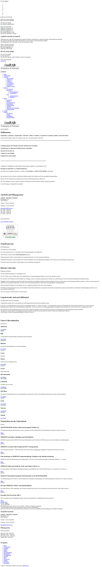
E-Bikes (9, 81)
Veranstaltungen (10, 105)
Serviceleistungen (11, 102)
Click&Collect (7, 75)
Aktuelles (9, 106)
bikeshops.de (26, 565)
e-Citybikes (10, 82)
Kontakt (5, 560)
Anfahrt (8, 114)
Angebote (6, 548)
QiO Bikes (9, 90)
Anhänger (10, 79)
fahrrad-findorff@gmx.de (7, 208)
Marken (8, 101)
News (5, 557)
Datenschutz (6, 563)
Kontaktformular (10, 117)
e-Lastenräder (10, 83)
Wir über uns (10, 113)
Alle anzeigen (10, 89)
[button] (2, 61)
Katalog (5, 549)
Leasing (5, 110)
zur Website (3, 329)
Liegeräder (10, 85)
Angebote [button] (6, 77)
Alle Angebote (10, 78)
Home (5, 74)
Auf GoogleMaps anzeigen (7, 221)
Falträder (12, 97)
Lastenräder (9, 100)
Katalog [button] (5, 87)
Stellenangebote (10, 109)
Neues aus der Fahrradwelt (13, 108)
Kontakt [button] (5, 112)
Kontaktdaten (10, 116)
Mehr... (2, 432)
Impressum (6, 561)
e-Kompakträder (14, 91)
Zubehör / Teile (11, 86)
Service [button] (5, 98)
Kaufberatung (10, 104)
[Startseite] (10, 70)
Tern (8, 94)
